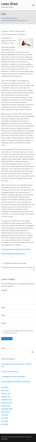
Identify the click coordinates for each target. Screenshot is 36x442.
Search (3, 348)
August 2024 (5, 412)
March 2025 (5, 390)
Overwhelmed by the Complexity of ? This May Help (16, 365)
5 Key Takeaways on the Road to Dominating (15, 249)
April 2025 (4, 387)
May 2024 (4, 421)
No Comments (21, 34)
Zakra (27, 436)
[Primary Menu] (33, 5)
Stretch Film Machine (8, 359)
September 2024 (6, 409)
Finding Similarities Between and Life (13, 253)
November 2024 (6, 402)
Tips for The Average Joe (9, 371)
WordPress (4, 439)
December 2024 (6, 399)
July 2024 (4, 415)
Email (3, 315)
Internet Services (11, 34)
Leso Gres (9, 4)
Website (3, 323)
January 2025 (5, 396)
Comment (4, 290)
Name (3, 307)
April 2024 (4, 424)
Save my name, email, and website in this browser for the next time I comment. (18, 332)
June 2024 (4, 418)
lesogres (5, 31)
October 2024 (5, 406)
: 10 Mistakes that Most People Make (14, 263)
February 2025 (6, 393)
